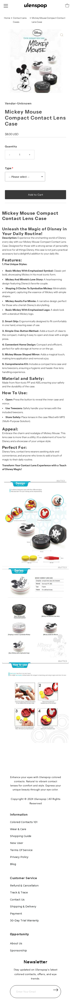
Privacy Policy (19, 857)
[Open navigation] (6, 5)
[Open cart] (67, 5)
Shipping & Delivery (23, 906)
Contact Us (17, 899)
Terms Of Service (21, 850)
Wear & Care (18, 829)
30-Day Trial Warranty (24, 920)
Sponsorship (18, 950)
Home (7, 18)
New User (16, 843)
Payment (16, 913)
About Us (16, 943)
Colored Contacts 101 (24, 822)
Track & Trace (19, 892)
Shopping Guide (20, 836)
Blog (13, 864)
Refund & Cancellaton (24, 885)
